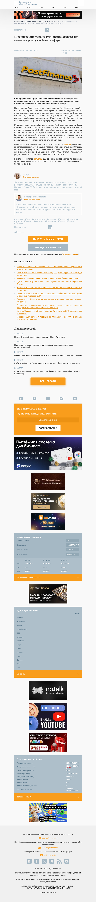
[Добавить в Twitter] (36, 30)
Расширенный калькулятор (28, 577)
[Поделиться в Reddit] (58, 30)
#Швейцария (72, 219)
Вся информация (24, 797)
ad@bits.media (50, 855)
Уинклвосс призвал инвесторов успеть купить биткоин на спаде (47, 278)
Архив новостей (48, 892)
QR (67, 888)
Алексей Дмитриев (32, 199)
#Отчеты (18, 221)
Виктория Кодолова (31, 177)
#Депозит (28, 221)
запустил (38, 159)
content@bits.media (50, 848)
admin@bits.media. (48, 882)
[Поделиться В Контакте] (53, 30)
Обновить (21, 674)
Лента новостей (25, 328)
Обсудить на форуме (48, 247)
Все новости (48, 381)
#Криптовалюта (38, 219)
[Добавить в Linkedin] (47, 30)
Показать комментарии (48, 238)
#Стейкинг (18, 219)
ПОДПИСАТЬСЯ (47, 428)
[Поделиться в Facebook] (30, 30)
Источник (20, 232)
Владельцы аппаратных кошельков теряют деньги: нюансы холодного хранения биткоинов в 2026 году (49, 306)
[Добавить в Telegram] (41, 30)
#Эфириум (51, 219)
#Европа (61, 221)
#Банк (27, 219)
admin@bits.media (50, 838)
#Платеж (70, 221)
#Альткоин (38, 221)
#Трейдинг (19, 223)
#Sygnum (62, 219)
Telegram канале (70, 254)
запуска (67, 144)
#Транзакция (50, 221)
